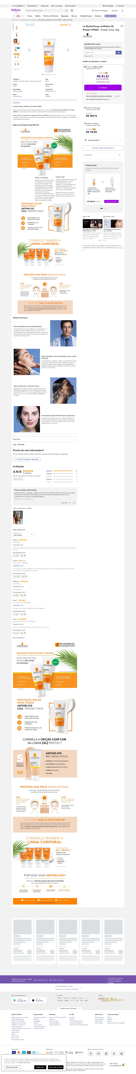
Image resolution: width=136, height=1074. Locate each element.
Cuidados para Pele (18, 81)
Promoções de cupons (18, 1039)
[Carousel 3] (102, 240)
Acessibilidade (19, 6)
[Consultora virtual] (72, 10)
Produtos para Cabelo (40, 1017)
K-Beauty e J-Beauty (54, 1023)
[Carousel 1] (99, 240)
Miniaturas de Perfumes (75, 1023)
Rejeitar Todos (40, 1067)
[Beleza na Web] (16, 11)
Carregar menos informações (68, 1008)
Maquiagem (65, 16)
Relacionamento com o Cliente (20, 1017)
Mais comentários (18, 637)
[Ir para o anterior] (84, 231)
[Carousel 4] (103, 240)
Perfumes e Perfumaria (50, 16)
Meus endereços (99, 1019)
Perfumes (36, 1019)
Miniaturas (98, 16)
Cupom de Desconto (55, 1025)
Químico (47, 86)
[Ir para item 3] (105, 208)
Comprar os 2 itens (111, 201)
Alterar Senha (98, 1021)
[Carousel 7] (52, 74)
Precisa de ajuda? (70, 6)
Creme (15, 86)
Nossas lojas (15, 1036)
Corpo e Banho (38, 1025)
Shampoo (72, 1017)
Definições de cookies (12, 1067)
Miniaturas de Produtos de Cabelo (78, 1025)
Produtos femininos (42, 980)
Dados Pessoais (99, 1017)
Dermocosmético (17, 91)
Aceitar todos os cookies (55, 1067)
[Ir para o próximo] (123, 16)
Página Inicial (15, 20)
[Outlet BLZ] (110, 16)
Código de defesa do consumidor (21, 1028)
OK (118, 53)
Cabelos (37, 16)
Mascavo (71, 1019)
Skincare (74, 16)
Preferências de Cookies (18, 1025)
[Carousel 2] (100, 240)
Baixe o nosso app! (56, 6)
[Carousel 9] (55, 74)
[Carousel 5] (105, 240)
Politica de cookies (24, 1062)
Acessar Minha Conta (115, 11)
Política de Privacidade (18, 1021)
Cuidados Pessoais (86, 16)
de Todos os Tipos (50, 91)
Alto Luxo (51, 1019)
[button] (103, 88)
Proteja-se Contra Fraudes (19, 1023)
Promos (29, 16)
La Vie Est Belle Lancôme (76, 1021)
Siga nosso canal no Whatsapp (115, 1023)
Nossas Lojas (44, 6)
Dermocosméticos (39, 1028)
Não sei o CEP (88, 56)
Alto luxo (109, 1021)
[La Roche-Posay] (87, 36)
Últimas (109, 1017)
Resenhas (110, 1019)
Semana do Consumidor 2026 (57, 1017)
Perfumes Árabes (54, 1021)
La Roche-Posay (25, 20)
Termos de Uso (16, 1030)
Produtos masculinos (57, 980)
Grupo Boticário (32, 6)
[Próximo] (108, 208)
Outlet (13, 1034)
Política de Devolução (18, 1019)
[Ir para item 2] (103, 208)
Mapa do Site (15, 1032)
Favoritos (121, 6)
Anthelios (33, 20)
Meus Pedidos (109, 6)
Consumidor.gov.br (17, 1027)
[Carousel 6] (106, 240)
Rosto (27, 81)
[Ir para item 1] (101, 208)
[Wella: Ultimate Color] (18, 16)
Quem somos (15, 1038)
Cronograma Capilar (39, 1027)
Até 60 (47, 81)
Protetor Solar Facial (35, 81)
